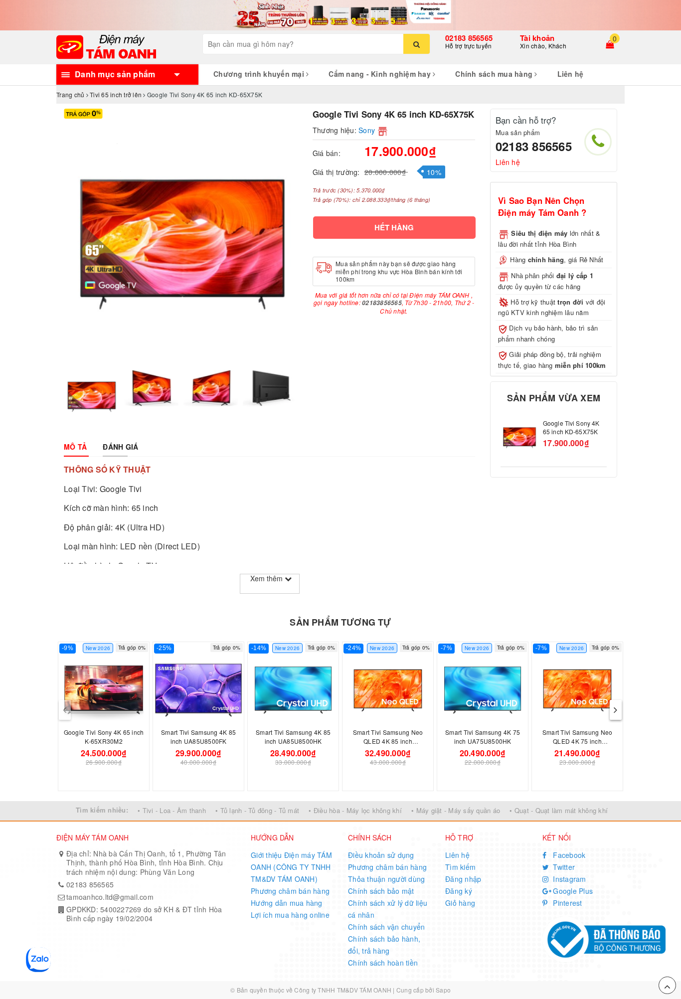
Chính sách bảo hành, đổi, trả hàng (384, 945)
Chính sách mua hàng (494, 74)
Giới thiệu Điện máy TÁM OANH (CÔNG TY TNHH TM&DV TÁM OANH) (291, 867)
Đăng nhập (463, 879)
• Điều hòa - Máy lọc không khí (355, 810)
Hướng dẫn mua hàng (287, 903)
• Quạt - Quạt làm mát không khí (559, 810)
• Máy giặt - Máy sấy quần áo (455, 810)
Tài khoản (537, 37)
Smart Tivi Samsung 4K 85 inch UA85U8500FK (198, 736)
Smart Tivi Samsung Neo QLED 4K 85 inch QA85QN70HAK (388, 741)
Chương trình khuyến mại (259, 74)
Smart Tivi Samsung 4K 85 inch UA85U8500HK (293, 736)
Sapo (443, 990)
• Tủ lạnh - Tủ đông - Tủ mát (257, 810)
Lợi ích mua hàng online (290, 915)
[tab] (75, 447)
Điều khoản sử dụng (381, 855)
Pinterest (566, 903)
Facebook (568, 855)
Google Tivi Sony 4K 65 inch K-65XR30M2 (104, 736)
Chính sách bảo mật (381, 891)
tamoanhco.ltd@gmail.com (110, 897)
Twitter (563, 867)
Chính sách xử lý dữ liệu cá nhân (387, 909)
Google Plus (572, 891)
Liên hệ (570, 74)
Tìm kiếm (460, 867)
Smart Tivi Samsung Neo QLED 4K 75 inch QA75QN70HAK (577, 741)
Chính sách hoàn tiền (383, 963)
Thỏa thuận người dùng (386, 879)
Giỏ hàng (460, 903)
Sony (366, 130)
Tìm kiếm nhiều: (102, 810)
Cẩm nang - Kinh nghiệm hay (381, 74)
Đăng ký (458, 891)
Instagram (568, 879)
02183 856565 (469, 37)
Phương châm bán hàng (290, 891)
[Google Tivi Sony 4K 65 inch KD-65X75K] (519, 438)
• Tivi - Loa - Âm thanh (172, 810)
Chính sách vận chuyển (386, 927)
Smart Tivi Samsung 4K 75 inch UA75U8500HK (482, 736)
